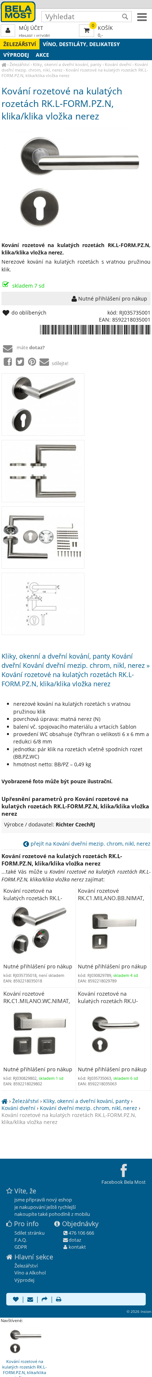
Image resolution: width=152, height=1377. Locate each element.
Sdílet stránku (29, 1232)
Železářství (19, 44)
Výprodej (16, 54)
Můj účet (31, 27)
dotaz (75, 1239)
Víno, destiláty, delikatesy (81, 44)
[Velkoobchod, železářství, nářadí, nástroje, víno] (3, 64)
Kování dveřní (118, 64)
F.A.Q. (20, 1239)
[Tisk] (58, 1300)
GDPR (20, 1247)
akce (42, 54)
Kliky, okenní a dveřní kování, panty (67, 64)
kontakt (77, 1247)
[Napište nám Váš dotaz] (30, 1300)
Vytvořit (43, 36)
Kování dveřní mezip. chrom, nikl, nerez (88, 1107)
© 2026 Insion (139, 1311)
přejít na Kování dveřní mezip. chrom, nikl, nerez (90, 843)
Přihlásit (26, 36)
